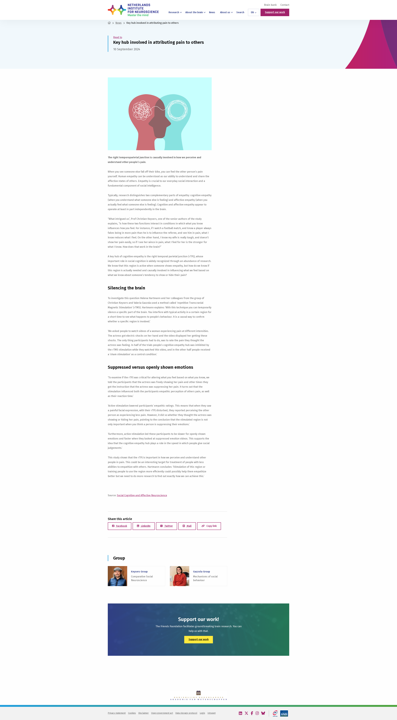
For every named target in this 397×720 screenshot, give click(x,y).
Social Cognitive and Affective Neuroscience (142, 495)
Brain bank (270, 5)
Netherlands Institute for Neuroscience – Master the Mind (133, 10)
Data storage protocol (186, 713)
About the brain (194, 12)
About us (225, 12)
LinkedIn (145, 525)
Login (202, 713)
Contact (284, 5)
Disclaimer (143, 713)
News (212, 12)
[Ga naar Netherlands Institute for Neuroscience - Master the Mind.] (109, 22)
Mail (189, 525)
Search (240, 12)
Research (174, 12)
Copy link (211, 525)
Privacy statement (117, 713)
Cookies (132, 713)
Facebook (121, 525)
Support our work (275, 12)
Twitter (168, 525)
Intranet (211, 713)
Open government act (162, 713)
